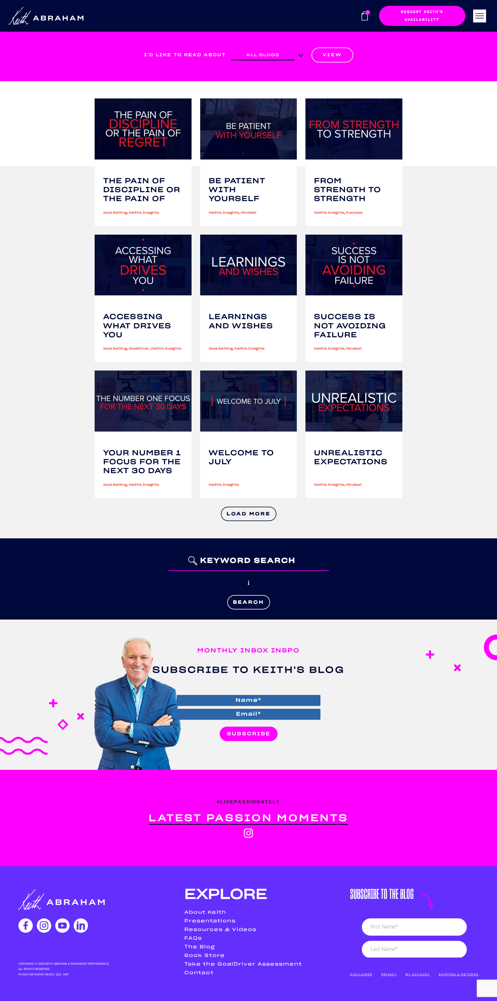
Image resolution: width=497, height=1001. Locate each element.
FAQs (193, 938)
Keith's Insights (144, 212)
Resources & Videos (220, 929)
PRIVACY (389, 974)
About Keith (205, 912)
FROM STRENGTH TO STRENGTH (347, 190)
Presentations (210, 921)
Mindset (249, 212)
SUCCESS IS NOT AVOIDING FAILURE (350, 326)
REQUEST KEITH (422, 15)
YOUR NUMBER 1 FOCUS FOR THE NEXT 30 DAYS (142, 462)
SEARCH (248, 602)
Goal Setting (115, 212)
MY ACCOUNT (418, 974)
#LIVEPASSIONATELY (248, 801)
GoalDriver (139, 348)
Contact (199, 972)
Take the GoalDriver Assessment (243, 964)
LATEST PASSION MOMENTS (248, 818)
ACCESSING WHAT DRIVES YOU (137, 326)
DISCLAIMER (361, 974)
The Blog (199, 947)
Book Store (204, 955)
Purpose (354, 212)
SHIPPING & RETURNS (459, 974)
